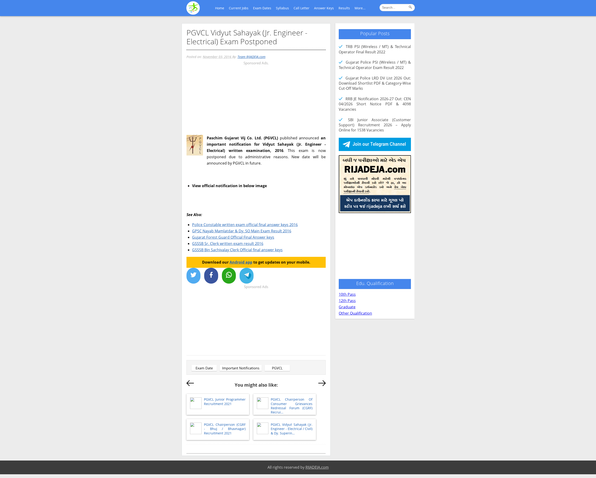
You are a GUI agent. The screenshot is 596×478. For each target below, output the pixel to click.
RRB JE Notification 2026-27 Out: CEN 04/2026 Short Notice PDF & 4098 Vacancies (375, 104)
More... (360, 8)
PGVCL (277, 368)
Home (219, 8)
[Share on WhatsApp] (229, 276)
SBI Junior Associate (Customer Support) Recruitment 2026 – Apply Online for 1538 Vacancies (375, 125)
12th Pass (347, 300)
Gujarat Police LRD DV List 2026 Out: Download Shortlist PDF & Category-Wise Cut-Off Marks (375, 83)
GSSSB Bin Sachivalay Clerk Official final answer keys (237, 249)
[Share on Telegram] (247, 276)
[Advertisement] (256, 98)
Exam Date (204, 368)
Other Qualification (355, 313)
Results (344, 8)
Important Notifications (240, 368)
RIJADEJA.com (317, 467)
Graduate (347, 306)
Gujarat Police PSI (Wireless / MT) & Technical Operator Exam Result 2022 (375, 65)
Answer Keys (324, 8)
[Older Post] (322, 384)
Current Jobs (238, 8)
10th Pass (347, 294)
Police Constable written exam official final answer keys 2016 (245, 224)
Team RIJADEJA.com (251, 57)
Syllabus (282, 8)
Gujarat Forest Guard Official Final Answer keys (233, 237)
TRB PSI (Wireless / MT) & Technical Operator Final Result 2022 (375, 49)
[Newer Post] (190, 384)
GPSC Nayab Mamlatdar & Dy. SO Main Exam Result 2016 (241, 231)
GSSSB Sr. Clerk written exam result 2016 (227, 243)
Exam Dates (262, 8)
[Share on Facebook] (211, 276)
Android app (241, 262)
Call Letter (301, 8)
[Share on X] (193, 276)
